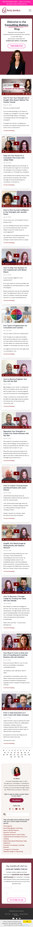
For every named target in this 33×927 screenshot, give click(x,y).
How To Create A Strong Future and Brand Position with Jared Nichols (15, 488)
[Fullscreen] (29, 94)
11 (8, 752)
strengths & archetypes (11, 849)
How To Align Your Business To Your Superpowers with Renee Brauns (15, 270)
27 (15, 757)
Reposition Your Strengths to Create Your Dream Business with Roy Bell (16, 433)
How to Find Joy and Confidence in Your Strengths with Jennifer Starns (16, 212)
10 (5, 752)
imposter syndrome (9, 832)
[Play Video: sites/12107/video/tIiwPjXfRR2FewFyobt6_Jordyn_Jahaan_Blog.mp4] (16, 143)
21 (14, 755)
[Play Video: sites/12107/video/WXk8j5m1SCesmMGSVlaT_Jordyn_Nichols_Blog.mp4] (16, 473)
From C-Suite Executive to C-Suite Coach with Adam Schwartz (16, 714)
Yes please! (16, 800)
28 (18, 757)
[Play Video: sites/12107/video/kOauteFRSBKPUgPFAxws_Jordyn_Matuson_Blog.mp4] (16, 531)
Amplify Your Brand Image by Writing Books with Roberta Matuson (14, 545)
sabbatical (6, 843)
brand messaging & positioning (12, 828)
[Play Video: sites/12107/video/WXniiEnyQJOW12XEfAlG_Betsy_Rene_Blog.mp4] (16, 255)
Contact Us (16, 915)
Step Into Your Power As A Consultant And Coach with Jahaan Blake (13, 158)
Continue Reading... (9, 130)
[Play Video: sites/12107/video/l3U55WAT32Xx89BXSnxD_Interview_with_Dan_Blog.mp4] (16, 584)
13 (14, 752)
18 (3, 755)
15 (21, 752)
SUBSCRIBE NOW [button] (16, 46)
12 (11, 752)
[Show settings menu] (26, 94)
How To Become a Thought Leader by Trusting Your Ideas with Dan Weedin (14, 598)
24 (25, 755)
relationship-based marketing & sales (15, 841)
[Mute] (23, 94)
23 (21, 755)
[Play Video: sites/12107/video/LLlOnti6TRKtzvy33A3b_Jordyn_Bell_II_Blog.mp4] (16, 367)
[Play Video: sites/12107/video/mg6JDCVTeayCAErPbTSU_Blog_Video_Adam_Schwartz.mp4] (16, 700)
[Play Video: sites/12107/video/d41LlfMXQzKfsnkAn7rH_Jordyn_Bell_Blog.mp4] (16, 419)
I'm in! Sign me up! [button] (16, 900)
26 (11, 757)
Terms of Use (7, 914)
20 (11, 755)
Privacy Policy (15, 914)
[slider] (15, 94)
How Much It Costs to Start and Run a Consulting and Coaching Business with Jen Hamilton (15, 655)
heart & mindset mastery (11, 830)
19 (7, 755)
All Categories (7, 826)
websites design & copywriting (13, 851)
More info (26, 925)
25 (29, 755)
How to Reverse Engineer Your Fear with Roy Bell (15, 380)
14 (18, 752)
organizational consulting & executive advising (15, 838)
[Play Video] (3, 94)
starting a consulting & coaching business (13, 846)
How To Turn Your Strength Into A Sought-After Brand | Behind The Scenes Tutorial (16, 100)
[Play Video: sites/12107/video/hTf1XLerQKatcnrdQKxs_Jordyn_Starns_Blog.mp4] (16, 198)
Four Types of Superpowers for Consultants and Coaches (15, 327)
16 (25, 752)
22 (18, 755)
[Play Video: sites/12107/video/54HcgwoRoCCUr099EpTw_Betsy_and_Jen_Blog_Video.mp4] (16, 640)
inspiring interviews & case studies (14, 834)
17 (28, 752)
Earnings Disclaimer (24, 914)
